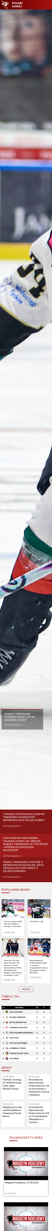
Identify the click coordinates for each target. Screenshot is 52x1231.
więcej (26, 989)
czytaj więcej (13, 725)
